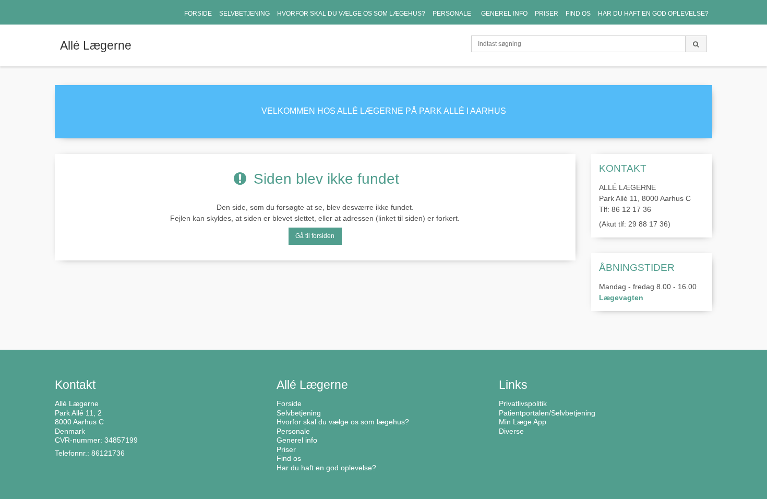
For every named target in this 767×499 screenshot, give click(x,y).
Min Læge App (522, 422)
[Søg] (696, 43)
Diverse (511, 431)
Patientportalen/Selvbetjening (547, 413)
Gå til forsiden (314, 236)
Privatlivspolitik (523, 403)
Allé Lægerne (95, 45)
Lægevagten (621, 297)
